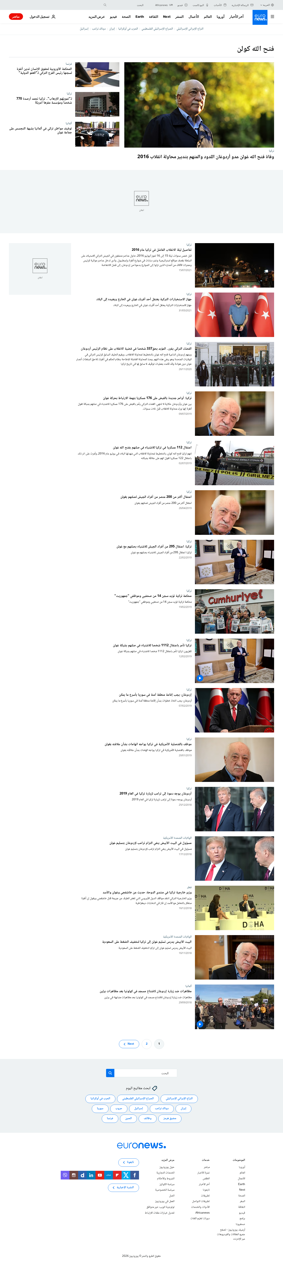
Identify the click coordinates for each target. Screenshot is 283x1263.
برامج (242, 1218)
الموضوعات (239, 1160)
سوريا (100, 1108)
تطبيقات (205, 1195)
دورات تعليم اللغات (200, 1218)
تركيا (271, 151)
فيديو (113, 16)
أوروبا (220, 16)
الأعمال (194, 16)
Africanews (202, 1212)
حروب (118, 1108)
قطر (189, 887)
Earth (139, 16)
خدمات (206, 1160)
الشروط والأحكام (165, 1178)
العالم (208, 16)
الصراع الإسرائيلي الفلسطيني (157, 28)
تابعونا (206, 1190)
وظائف (147, 1118)
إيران (112, 28)
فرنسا (69, 64)
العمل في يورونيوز (164, 1201)
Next (167, 16)
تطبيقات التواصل (201, 1201)
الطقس (206, 1178)
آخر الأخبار (236, 16)
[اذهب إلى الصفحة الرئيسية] (260, 17)
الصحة (126, 16)
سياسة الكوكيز (167, 1184)
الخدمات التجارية (165, 1172)
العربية (266, 4)
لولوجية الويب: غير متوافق (160, 1207)
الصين (128, 1118)
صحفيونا (240, 1224)
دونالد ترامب (99, 28)
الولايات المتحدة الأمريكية (177, 838)
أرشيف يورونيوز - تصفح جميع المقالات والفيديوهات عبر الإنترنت (231, 1234)
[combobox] (126, 5)
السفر (179, 16)
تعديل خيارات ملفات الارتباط (159, 1212)
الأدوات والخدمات (200, 1207)
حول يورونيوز (167, 1167)
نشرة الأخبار (203, 1172)
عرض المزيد (167, 1160)
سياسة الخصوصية (164, 1190)
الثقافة (153, 16)
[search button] (105, 5)
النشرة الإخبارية (125, 1187)
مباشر (16, 16)
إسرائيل (84, 28)
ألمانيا (69, 123)
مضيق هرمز (169, 1118)
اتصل (171, 1195)
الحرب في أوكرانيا (128, 28)
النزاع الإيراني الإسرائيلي (190, 28)
